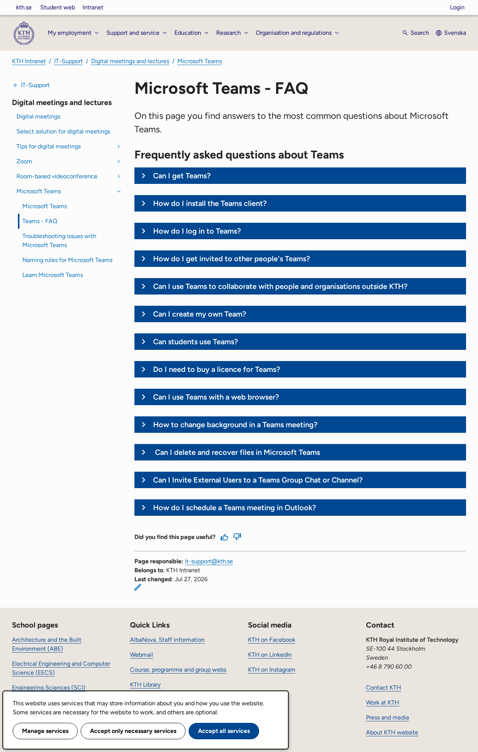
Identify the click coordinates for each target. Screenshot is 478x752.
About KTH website (392, 732)
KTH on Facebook (271, 639)
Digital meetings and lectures (130, 61)
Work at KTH (382, 702)
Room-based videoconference (56, 176)
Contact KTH (383, 687)
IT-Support (68, 61)
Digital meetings (38, 116)
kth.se (24, 7)
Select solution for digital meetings (63, 131)
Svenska (455, 32)
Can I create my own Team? (199, 313)
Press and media (387, 717)
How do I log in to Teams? (197, 230)
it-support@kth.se (209, 561)
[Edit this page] (137, 587)
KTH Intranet (29, 61)
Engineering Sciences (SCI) (49, 687)
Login (457, 7)
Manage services (45, 730)
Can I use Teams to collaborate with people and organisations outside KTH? (280, 286)
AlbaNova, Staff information (167, 639)
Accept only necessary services (133, 730)
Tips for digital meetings (48, 146)
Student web (57, 7)
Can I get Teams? (182, 175)
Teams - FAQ (39, 221)
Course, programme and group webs (178, 669)
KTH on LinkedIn (270, 654)
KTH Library (145, 684)
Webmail (141, 654)
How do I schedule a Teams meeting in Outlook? (234, 507)
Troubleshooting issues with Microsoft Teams (59, 240)
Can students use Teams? (195, 341)
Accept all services (224, 730)
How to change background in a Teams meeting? (235, 424)
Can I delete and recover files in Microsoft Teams (236, 452)
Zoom (24, 161)
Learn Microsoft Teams (52, 274)
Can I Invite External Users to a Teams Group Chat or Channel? (258, 479)
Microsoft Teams (199, 61)
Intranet (93, 7)
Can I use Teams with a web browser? (216, 396)
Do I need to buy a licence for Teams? (217, 369)
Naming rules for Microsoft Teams (67, 259)
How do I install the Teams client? (210, 203)
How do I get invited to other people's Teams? (231, 258)
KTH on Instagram (271, 669)
